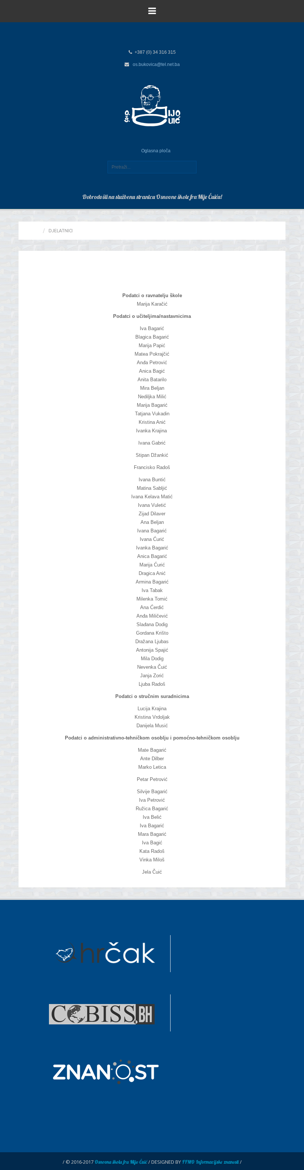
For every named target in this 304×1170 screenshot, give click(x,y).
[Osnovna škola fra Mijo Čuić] (152, 105)
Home (32, 230)
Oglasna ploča (156, 150)
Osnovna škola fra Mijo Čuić (121, 1162)
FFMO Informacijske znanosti (210, 1162)
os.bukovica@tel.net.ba (156, 64)
